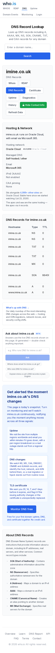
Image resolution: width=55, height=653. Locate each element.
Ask (27, 357)
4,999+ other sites (29, 192)
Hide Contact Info (34, 105)
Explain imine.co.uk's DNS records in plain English (27, 375)
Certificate (35, 90)
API (48, 633)
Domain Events (10, 14)
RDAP (16, 8)
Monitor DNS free (22, 509)
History (12, 105)
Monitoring (27, 14)
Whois (12, 83)
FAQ (16, 638)
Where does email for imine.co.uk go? (23, 364)
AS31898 (34, 149)
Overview (10, 633)
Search (27, 56)
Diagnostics (29, 97)
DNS (24, 8)
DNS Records (15, 90)
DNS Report (36, 633)
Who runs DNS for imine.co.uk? (20, 369)
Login (39, 14)
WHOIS (6, 8)
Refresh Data (16, 112)
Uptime (33, 8)
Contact (37, 638)
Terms (25, 638)
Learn (22, 633)
